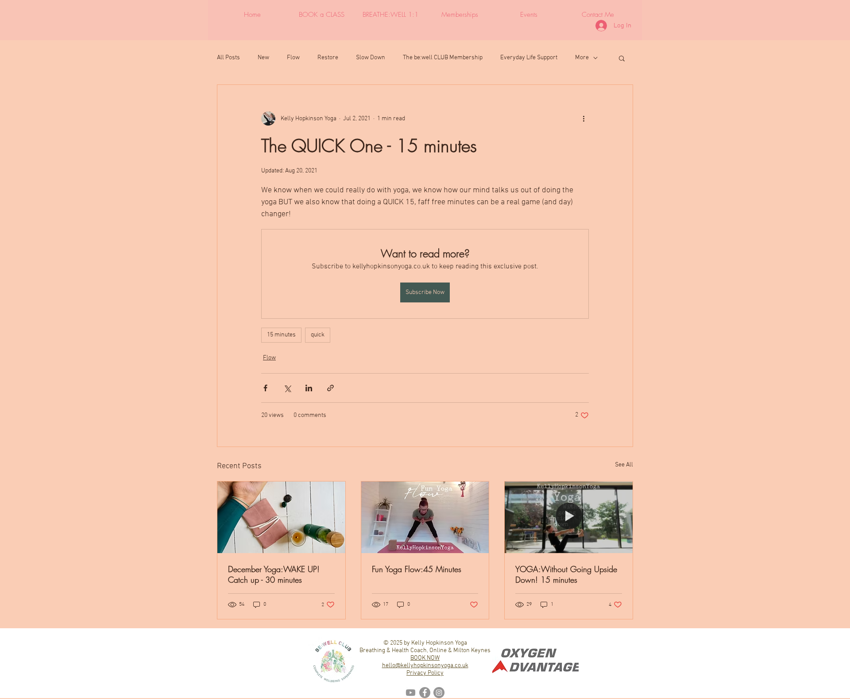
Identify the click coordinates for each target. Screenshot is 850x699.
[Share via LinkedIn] (309, 388)
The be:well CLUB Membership (443, 57)
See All (624, 465)
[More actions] (583, 118)
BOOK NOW (425, 658)
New (263, 57)
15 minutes (281, 335)
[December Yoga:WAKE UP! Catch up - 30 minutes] (281, 517)
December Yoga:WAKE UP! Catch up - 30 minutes (274, 574)
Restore (327, 57)
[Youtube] (410, 692)
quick (318, 335)
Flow (293, 57)
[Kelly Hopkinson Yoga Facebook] (424, 692)
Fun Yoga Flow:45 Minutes (416, 569)
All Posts (228, 57)
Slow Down (370, 57)
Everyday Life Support (528, 57)
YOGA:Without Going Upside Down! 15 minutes (566, 574)
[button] (622, 57)
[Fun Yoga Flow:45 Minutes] (425, 517)
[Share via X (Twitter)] (287, 388)
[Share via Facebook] (265, 388)
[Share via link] (330, 388)
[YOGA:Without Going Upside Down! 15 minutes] (569, 517)
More (582, 57)
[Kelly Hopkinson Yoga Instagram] (438, 692)
